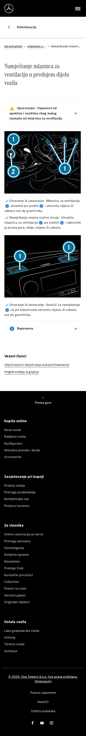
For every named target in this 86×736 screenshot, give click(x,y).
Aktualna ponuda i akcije (22, 450)
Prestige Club (13, 568)
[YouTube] (41, 723)
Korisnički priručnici (18, 575)
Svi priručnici (13, 46)
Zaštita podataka (43, 711)
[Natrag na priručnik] (10, 27)
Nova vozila (12, 430)
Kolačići (43, 702)
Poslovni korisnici (17, 506)
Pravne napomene (43, 692)
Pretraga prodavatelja (19, 492)
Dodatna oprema (16, 554)
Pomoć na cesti (15, 588)
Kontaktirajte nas (16, 499)
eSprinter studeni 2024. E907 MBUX (36, 46)
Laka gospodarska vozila (21, 630)
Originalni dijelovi (16, 602)
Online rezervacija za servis (23, 534)
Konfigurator (13, 443)
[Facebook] (32, 723)
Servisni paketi (14, 595)
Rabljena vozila (15, 436)
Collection (11, 582)
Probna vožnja (14, 485)
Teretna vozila (14, 644)
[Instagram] (51, 723)
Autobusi (10, 651)
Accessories (12, 457)
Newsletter (12, 561)
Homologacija (14, 548)
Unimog (9, 637)
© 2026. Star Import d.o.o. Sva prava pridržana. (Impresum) (43, 678)
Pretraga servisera (17, 541)
